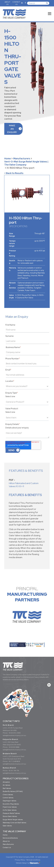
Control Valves (8, 798)
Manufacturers (21, 158)
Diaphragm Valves (9, 801)
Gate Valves (7, 826)
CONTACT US (16, 3)
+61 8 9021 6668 (13, 747)
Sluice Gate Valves (10, 816)
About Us (6, 841)
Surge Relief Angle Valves (13, 819)
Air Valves (6, 785)
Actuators (6, 782)
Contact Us (7, 847)
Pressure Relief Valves (11, 813)
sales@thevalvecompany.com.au (14, 735)
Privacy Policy (20, 860)
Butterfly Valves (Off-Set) (13, 791)
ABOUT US (7, 3)
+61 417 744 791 (13, 770)
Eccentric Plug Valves (11, 804)
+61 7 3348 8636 (14, 761)
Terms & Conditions (33, 860)
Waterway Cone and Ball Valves (14, 823)
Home (7, 158)
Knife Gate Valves (9, 810)
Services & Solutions (10, 838)
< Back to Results (13, 173)
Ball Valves (7, 788)
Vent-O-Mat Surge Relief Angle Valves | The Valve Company (26, 163)
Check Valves (8, 794)
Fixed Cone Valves (10, 807)
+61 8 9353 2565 (14, 733)
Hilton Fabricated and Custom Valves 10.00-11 (23, 485)
